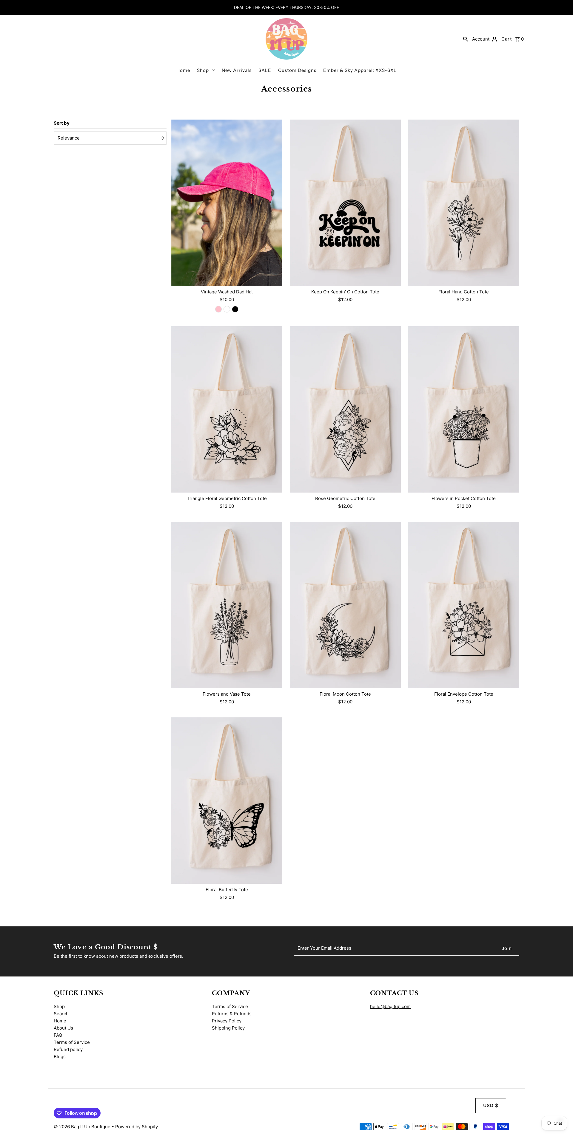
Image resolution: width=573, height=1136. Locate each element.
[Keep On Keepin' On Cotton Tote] (345, 203)
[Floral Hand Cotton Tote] (463, 203)
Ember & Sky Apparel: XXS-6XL (360, 70)
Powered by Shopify (136, 1126)
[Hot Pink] (218, 309)
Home (183, 70)
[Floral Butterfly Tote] (226, 800)
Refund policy (68, 1049)
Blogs (60, 1056)
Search (61, 1013)
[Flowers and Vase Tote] (226, 605)
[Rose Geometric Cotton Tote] (345, 409)
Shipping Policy (228, 1028)
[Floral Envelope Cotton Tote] (463, 605)
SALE (264, 70)
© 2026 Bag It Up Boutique (83, 1126)
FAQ (58, 1035)
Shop (203, 70)
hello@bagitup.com (390, 1006)
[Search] (465, 39)
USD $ (490, 1105)
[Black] (235, 309)
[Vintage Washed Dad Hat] (226, 203)
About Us (63, 1028)
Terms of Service (72, 1042)
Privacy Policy (226, 1021)
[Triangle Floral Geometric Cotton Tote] (226, 409)
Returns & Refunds (232, 1013)
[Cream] (227, 309)
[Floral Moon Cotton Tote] (345, 605)
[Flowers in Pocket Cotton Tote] (463, 409)
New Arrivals (237, 70)
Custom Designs (297, 70)
